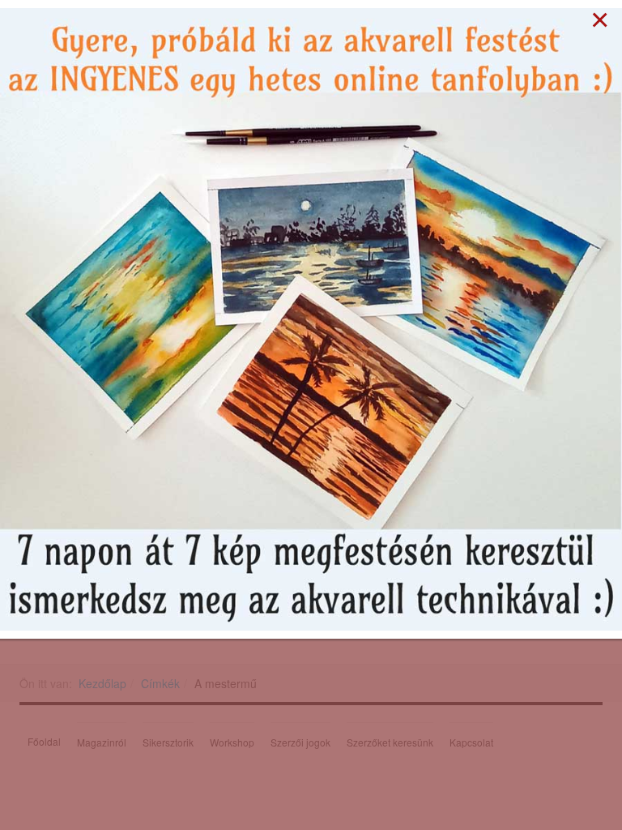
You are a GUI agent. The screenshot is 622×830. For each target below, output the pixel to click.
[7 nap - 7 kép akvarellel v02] (311, 318)
